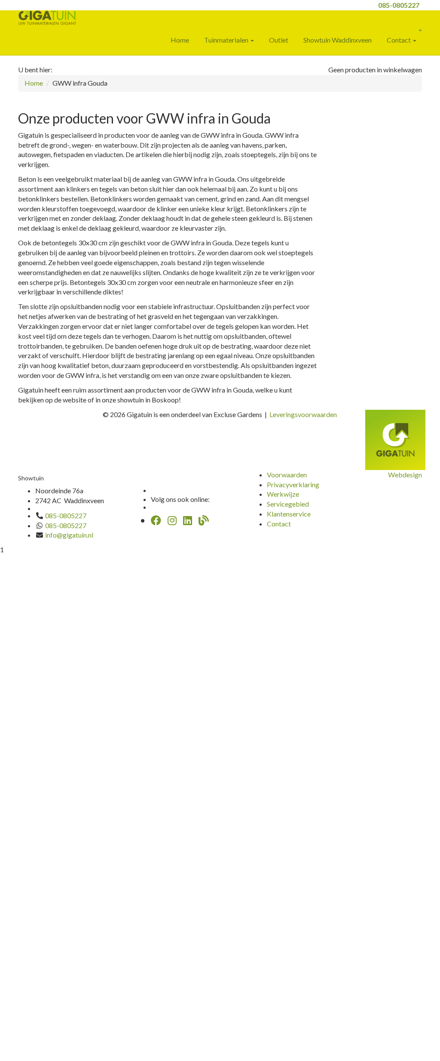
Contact (399, 40)
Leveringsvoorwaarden (303, 414)
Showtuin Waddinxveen (337, 40)
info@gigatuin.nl (69, 535)
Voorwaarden (287, 474)
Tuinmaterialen (227, 40)
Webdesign (405, 474)
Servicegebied (288, 504)
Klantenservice (289, 514)
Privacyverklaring (293, 484)
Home (180, 40)
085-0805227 (398, 5)
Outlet (278, 40)
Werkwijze (283, 494)
